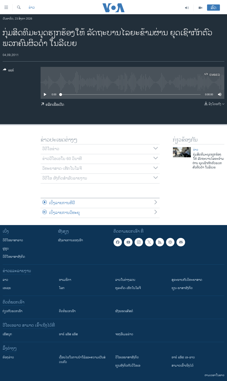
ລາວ (5, 279)
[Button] (8, 71)
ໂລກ (62, 288)
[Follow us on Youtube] (128, 242)
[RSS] (160, 242)
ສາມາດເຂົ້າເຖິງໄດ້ (183, 365)
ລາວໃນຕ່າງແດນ (125, 279)
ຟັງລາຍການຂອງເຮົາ (70, 240)
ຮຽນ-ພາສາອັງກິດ (182, 288)
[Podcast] (170, 242)
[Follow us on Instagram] (139, 242)
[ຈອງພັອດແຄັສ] (180, 242)
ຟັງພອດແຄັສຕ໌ (124, 311)
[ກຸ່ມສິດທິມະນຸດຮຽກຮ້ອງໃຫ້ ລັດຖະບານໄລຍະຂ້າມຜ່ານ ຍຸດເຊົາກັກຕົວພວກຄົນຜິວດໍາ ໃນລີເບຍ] (182, 152)
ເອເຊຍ (7, 288)
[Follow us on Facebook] (118, 242)
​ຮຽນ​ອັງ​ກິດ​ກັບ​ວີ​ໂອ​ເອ (127, 365)
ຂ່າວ (32, 7)
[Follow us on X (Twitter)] (149, 242)
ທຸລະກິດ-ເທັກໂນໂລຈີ (128, 288)
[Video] (200, 7)
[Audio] (187, 7)
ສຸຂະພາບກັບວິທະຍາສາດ (187, 279)
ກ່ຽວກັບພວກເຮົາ (12, 311)
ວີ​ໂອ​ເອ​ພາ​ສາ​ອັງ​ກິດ (127, 357)
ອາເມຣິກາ (65, 279)
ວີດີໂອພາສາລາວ (13, 240)
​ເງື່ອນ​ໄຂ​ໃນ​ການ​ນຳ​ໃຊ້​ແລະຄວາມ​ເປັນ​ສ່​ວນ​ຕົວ (82, 359)
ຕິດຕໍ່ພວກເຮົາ (67, 311)
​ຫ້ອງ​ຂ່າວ (8, 357)
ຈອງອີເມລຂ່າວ (124, 334)
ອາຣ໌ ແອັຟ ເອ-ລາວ (183, 357)
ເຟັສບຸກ (7, 334)
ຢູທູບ (6, 248)
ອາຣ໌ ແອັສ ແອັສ (68, 334)
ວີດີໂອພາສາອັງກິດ (14, 256)
